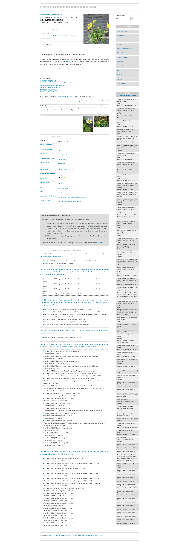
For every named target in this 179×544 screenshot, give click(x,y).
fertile (60, 188)
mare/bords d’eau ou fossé (67, 201)
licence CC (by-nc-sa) (53, 535)
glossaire (119, 79)
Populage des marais (64, 96)
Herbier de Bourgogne (47, 81)
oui (59, 150)
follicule (49, 39)
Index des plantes (121, 35)
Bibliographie (120, 53)
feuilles (72, 169)
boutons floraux (63, 169)
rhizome (60, 184)
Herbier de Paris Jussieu (48, 89)
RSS (62, 535)
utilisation (119, 75)
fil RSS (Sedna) (121, 83)
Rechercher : (121, 15)
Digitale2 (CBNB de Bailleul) (49, 92)
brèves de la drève (122, 31)
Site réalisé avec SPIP (95, 535)
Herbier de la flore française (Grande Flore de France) (57, 83)
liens (118, 70)
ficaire (68, 62)
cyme (46, 33)
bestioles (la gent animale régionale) (127, 66)
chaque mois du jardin (123, 40)
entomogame (62, 159)
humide (65, 188)
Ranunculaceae (59, 17)
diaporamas (120, 61)
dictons (119, 44)
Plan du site (68, 535)
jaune (60, 146)
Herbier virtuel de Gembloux (49, 87)
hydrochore (61, 163)
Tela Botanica (100, 242)
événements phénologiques (128, 95)
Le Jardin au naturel (122, 57)
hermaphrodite (63, 155)
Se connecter (83, 535)
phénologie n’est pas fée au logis (126, 48)
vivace (60, 192)
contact (75, 535)
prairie (79, 201)
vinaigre (60, 175)
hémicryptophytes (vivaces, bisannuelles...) (72, 197)
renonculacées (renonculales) (51, 15)
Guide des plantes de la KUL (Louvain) (52, 85)
